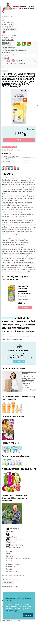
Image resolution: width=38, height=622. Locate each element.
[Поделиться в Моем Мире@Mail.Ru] (18, 168)
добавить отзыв (15, 150)
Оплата (8, 554)
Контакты (9, 556)
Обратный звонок (9, 29)
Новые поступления (13, 564)
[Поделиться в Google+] (15, 168)
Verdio (8, 161)
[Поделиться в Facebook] (9, 168)
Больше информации (13, 611)
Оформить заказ (8, 40)
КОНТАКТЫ (6, 52)
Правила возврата (12, 571)
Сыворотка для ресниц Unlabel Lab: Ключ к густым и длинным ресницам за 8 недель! (29, 381)
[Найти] (3, 66)
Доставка (9, 551)
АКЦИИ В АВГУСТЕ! (9, 48)
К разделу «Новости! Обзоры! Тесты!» (29, 390)
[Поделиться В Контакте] (3, 168)
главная (5, 43)
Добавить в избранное (9, 147)
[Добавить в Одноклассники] (6, 168)
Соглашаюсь (27, 615)
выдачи (7, 17)
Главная (9, 569)
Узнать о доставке (19, 361)
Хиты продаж (10, 567)
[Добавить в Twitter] (12, 168)
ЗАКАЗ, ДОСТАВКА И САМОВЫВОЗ (14, 50)
